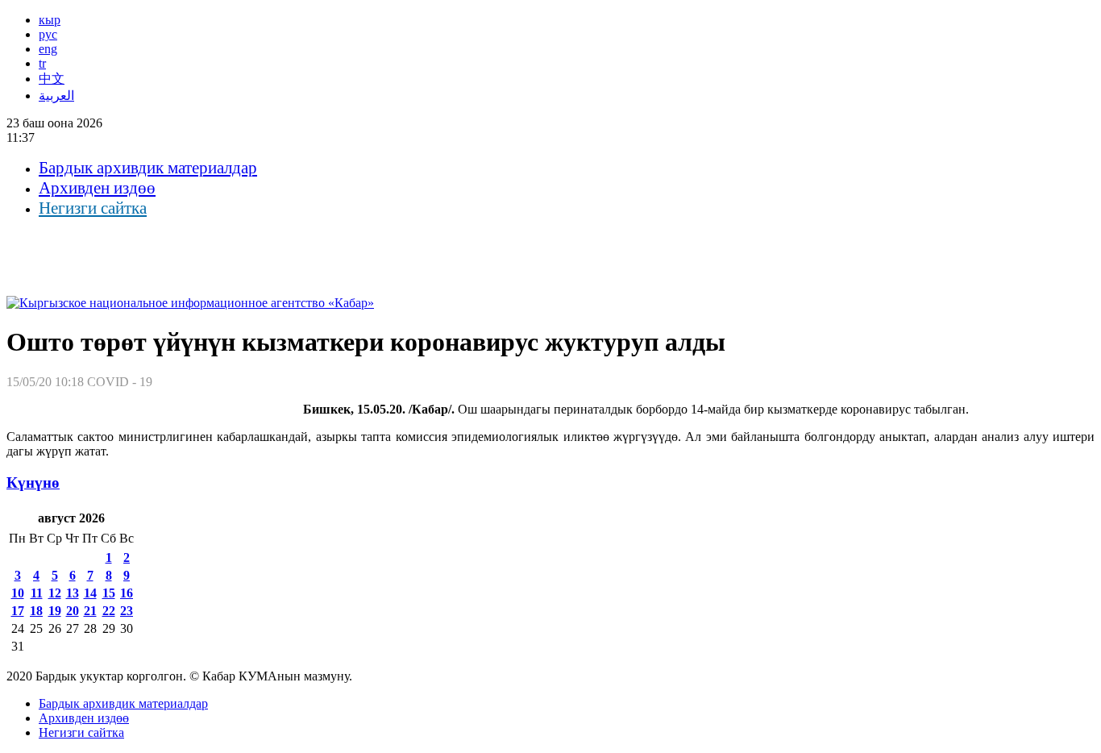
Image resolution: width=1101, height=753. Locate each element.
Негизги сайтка (93, 208)
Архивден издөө (97, 188)
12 (54, 593)
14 (90, 593)
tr (42, 63)
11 (37, 593)
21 (90, 611)
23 (126, 611)
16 (126, 593)
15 (108, 593)
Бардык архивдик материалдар (148, 167)
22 (108, 611)
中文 (51, 78)
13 (72, 593)
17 (17, 611)
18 (36, 611)
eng (48, 49)
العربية (56, 95)
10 (17, 593)
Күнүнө (33, 482)
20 (72, 611)
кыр (49, 20)
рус (48, 34)
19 (54, 611)
